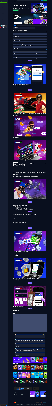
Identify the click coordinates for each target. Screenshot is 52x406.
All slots (42, 363)
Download (30, 308)
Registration (15, 10)
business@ (15, 394)
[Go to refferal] (0, 27)
